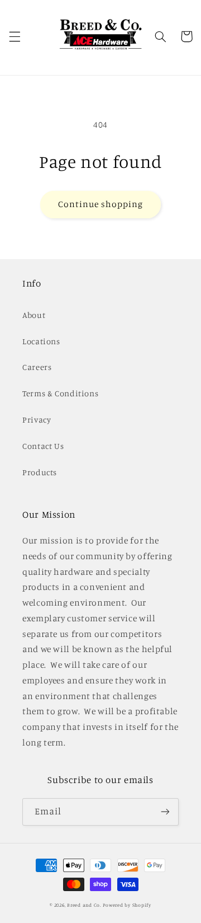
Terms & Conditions (60, 393)
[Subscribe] (165, 812)
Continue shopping (100, 204)
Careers (36, 367)
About (33, 315)
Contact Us (43, 446)
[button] (14, 36)
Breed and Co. (84, 905)
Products (39, 472)
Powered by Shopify (127, 905)
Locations (41, 341)
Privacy (36, 419)
